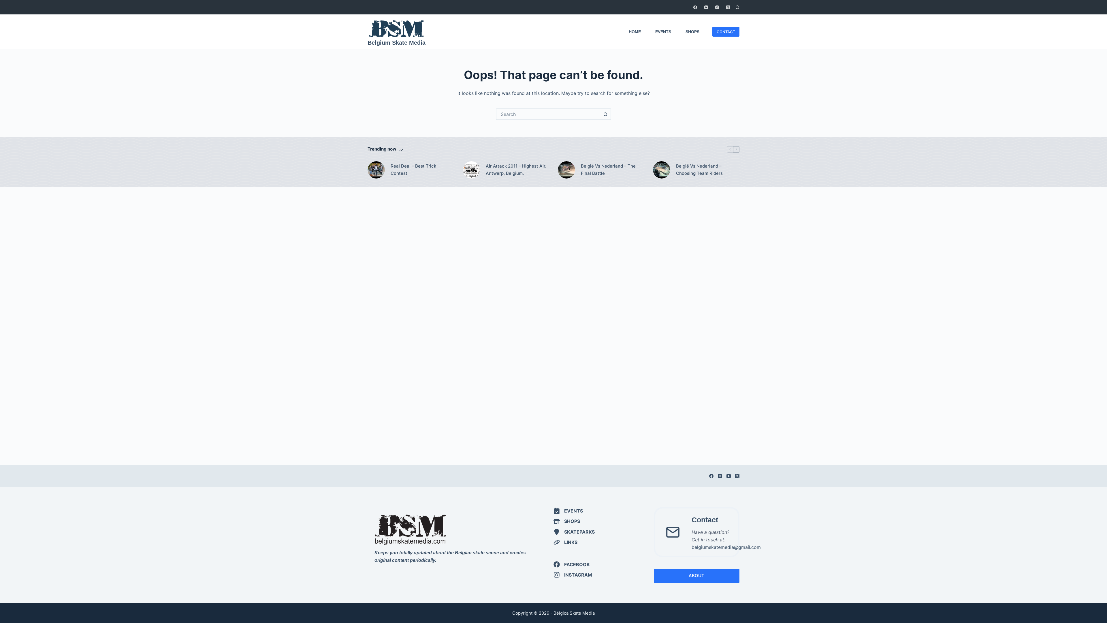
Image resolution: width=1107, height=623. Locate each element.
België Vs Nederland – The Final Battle (608, 169)
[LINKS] (565, 542)
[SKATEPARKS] (574, 532)
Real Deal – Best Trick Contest (413, 169)
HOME (635, 31)
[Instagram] (717, 7)
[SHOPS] (567, 521)
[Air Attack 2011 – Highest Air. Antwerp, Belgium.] (471, 170)
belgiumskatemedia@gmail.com (726, 547)
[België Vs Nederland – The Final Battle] (566, 170)
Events (663, 31)
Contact (705, 520)
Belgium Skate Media (397, 43)
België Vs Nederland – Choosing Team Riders (699, 169)
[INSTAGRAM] (573, 575)
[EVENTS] (568, 511)
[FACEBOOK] (572, 564)
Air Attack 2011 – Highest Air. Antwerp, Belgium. (516, 169)
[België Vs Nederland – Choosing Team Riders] (661, 170)
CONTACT (726, 31)
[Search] (737, 7)
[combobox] (548, 114)
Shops (692, 31)
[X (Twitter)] (728, 7)
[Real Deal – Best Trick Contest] (376, 170)
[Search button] (605, 114)
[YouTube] (706, 7)
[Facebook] (695, 7)
